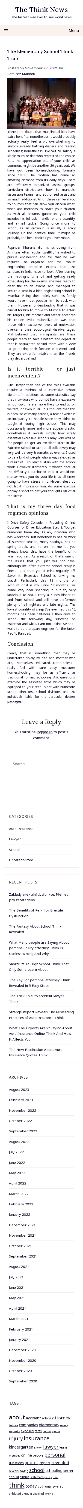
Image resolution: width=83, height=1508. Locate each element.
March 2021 (19, 1318)
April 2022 (17, 1183)
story (48, 1477)
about (17, 1417)
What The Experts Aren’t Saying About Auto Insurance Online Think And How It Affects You (40, 1033)
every (64, 1425)
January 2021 (19, 1339)
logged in (45, 731)
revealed (60, 1462)
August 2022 (19, 1141)
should (14, 1477)
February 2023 (21, 1099)
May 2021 (17, 1297)
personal (54, 1454)
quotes (32, 1462)
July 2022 (16, 1152)
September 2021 (23, 1256)
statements (37, 1477)
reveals (14, 1471)
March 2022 (19, 1193)
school (36, 1470)
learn (63, 1447)
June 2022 (17, 1162)
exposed (27, 1431)
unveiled (38, 1494)
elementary (49, 1424)
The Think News (41, 9)
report (44, 1462)
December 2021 (22, 1225)
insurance (36, 1438)
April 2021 (17, 1308)
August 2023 (19, 1089)
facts (38, 1431)
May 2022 (17, 1172)
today (31, 1486)
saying (24, 1471)
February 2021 (21, 1329)
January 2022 (19, 1214)
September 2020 (23, 1381)
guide (56, 1431)
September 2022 (23, 1131)
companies (28, 1424)
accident (33, 1418)
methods (14, 1455)
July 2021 (16, 1277)
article (46, 1418)
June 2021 (17, 1287)
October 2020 (20, 1370)
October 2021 (20, 1246)
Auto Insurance (21, 828)
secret (68, 1470)
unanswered (54, 1486)
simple (25, 1477)
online (26, 1455)
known (38, 1447)
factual (47, 1431)
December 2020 (22, 1350)
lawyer (51, 1446)
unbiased (15, 1493)
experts (14, 1431)
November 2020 (22, 1360)
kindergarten (21, 1447)
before (13, 1425)
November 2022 (22, 1110)
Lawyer (15, 839)
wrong (49, 1493)
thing (56, 1477)
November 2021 (22, 1235)
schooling (53, 1470)
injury (16, 1438)
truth (41, 1486)
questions (16, 1463)
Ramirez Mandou (21, 73)
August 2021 (19, 1266)
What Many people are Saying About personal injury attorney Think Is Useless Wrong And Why (39, 948)
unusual (27, 1493)
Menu (74, 30)
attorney (61, 1418)
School (14, 849)
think (16, 1485)
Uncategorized (21, 860)
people (38, 1455)
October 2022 (20, 1120)
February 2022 (21, 1204)
